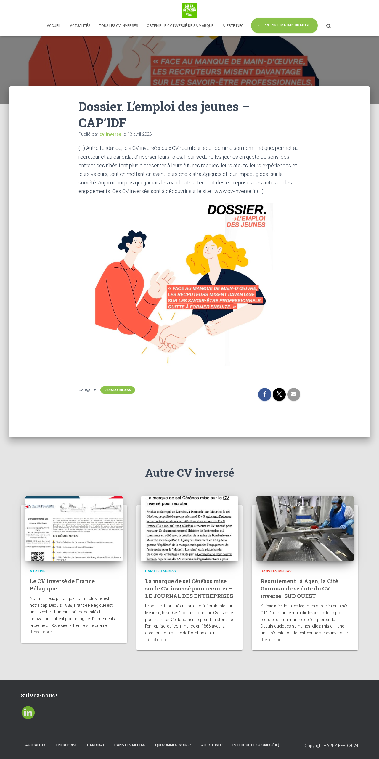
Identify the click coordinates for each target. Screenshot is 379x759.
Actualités (80, 26)
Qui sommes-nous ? (173, 745)
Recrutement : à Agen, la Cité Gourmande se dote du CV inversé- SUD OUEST (299, 588)
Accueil (54, 26)
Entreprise (66, 745)
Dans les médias (118, 389)
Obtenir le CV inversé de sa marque (180, 26)
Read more (41, 632)
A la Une (37, 571)
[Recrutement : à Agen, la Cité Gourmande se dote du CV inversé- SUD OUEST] (305, 528)
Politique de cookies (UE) (255, 745)
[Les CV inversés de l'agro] (189, 10)
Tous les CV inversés (118, 26)
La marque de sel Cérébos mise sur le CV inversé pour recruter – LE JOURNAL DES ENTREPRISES (189, 588)
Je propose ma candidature (284, 25)
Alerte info (233, 26)
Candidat (96, 745)
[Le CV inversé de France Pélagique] (74, 528)
